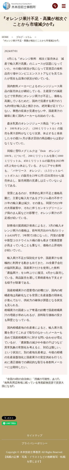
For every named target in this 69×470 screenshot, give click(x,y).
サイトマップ (34, 435)
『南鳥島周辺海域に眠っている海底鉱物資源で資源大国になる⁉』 (33, 384)
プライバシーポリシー (34, 443)
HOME (5, 37)
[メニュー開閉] (64, 6)
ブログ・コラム (24, 37)
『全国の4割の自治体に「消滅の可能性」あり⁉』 (33, 379)
